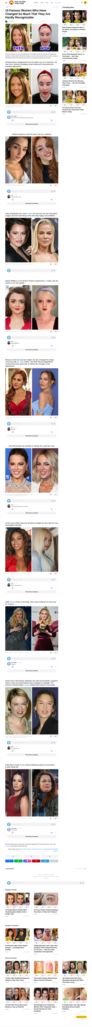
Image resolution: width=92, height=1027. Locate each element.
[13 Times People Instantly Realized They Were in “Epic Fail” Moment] (46, 899)
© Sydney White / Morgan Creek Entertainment (14, 105)
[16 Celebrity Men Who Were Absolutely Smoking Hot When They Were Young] (74, 967)
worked (13, 602)
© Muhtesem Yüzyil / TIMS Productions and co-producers (16, 417)
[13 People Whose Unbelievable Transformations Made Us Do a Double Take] (17, 899)
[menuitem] (36, 2)
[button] (13, 856)
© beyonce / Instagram (25, 573)
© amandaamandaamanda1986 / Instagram (14, 106)
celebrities (8, 846)
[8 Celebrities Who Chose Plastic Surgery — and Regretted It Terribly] (17, 935)
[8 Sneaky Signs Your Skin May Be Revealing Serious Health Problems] (74, 994)
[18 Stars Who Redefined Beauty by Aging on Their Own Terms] (17, 967)
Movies (64, 984)
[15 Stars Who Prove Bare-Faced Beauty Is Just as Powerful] (17, 994)
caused (27, 685)
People (7, 7)
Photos (35, 914)
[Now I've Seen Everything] (17, 3)
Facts (63, 114)
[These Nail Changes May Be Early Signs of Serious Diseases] (46, 967)
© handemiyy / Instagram (10, 185)
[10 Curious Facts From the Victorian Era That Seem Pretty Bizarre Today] (74, 97)
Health (35, 982)
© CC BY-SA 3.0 (29, 818)
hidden (30, 214)
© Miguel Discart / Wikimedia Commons (18, 818)
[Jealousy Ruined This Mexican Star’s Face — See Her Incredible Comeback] (74, 70)
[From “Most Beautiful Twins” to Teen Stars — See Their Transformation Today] (74, 43)
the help (20, 362)
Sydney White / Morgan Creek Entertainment (30, 849)
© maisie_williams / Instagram (26, 331)
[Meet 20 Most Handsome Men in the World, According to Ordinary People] (74, 17)
